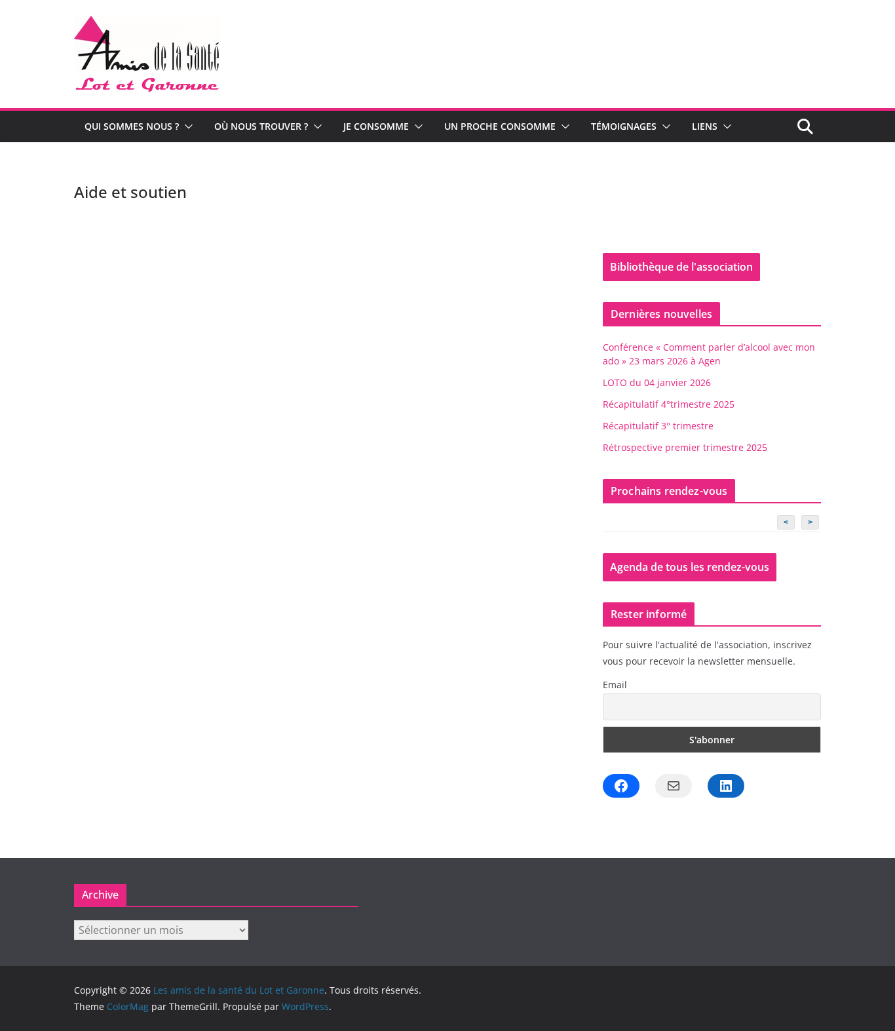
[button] (186, 126)
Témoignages (624, 126)
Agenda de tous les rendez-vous (689, 567)
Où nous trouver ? (261, 126)
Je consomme (376, 126)
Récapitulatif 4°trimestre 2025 (668, 404)
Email (615, 684)
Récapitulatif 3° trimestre (658, 425)
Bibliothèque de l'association (681, 267)
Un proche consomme (500, 126)
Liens (704, 126)
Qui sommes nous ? (132, 126)
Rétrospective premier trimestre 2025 (685, 447)
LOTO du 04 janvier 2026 (657, 382)
